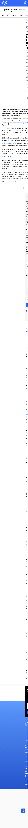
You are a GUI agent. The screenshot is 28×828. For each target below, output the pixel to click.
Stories (26, 775)
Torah (16, 16)
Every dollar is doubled (9, 144)
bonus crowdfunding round (19, 123)
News (7, 16)
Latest (2, 16)
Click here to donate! (9, 182)
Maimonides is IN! (7, 157)
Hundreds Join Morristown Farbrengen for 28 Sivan (26, 373)
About (26, 747)
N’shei (21, 16)
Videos (26, 773)
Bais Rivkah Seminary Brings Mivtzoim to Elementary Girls (26, 462)
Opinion (12, 16)
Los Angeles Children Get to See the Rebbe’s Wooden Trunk (27, 635)
